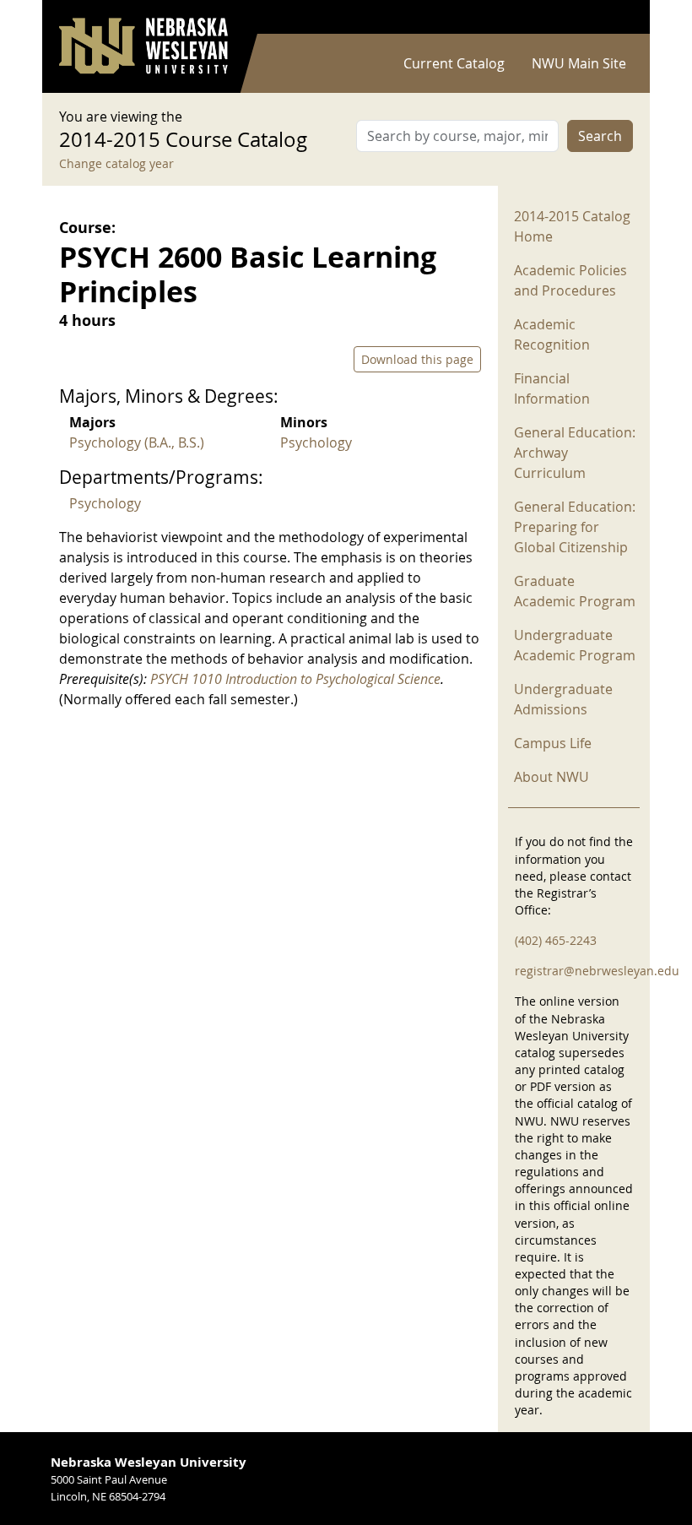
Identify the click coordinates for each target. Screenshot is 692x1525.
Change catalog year (116, 163)
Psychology (316, 442)
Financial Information (552, 388)
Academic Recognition (552, 334)
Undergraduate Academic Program (574, 645)
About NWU (551, 777)
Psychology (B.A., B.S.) (136, 442)
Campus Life (553, 743)
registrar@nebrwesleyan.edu (597, 971)
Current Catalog (454, 63)
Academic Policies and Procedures (570, 280)
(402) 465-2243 (556, 940)
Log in (611, 17)
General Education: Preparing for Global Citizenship (574, 526)
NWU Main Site (579, 63)
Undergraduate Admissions (563, 699)
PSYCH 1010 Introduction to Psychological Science (295, 679)
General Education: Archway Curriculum (574, 452)
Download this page (417, 359)
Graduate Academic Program (574, 591)
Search (600, 136)
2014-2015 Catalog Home (572, 226)
